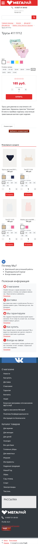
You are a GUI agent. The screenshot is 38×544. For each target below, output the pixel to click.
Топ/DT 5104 (28, 169)
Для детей (7, 436)
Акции (5, 399)
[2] (17, 78)
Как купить (7, 378)
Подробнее (6, 296)
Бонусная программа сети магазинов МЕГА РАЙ (18, 404)
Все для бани (8, 445)
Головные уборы (10, 449)
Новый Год (7, 470)
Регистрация (13, 540)
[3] (19, 78)
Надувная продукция (11, 466)
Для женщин (8, 432)
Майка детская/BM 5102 (29, 220)
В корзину (9, 194)
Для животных (9, 453)
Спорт (5, 483)
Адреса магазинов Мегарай (14, 409)
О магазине (7, 386)
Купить (19, 97)
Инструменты (8, 462)
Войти (6, 540)
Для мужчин (8, 428)
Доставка (7, 382)
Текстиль (6, 491)
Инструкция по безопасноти (14, 418)
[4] (21, 78)
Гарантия (7, 390)
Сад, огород (8, 478)
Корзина (6, 543)
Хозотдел (7, 441)
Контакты (7, 394)
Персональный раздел (10, 526)
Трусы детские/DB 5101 (10, 169)
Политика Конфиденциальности (15, 414)
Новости (6, 373)
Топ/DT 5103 (9, 220)
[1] (15, 78)
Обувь (5, 474)
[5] (23, 78)
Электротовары (9, 487)
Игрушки (6, 457)
